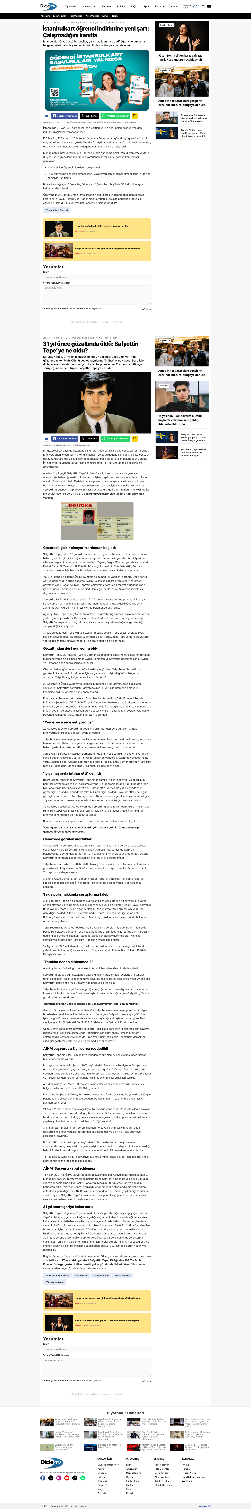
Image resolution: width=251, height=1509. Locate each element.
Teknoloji (102, 1480)
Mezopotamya (133, 1472)
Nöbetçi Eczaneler (164, 1485)
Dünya (129, 1476)
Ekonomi (102, 1485)
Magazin (102, 1489)
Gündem (58, 337)
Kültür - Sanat (133, 1480)
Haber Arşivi (189, 1472)
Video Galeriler (92, 16)
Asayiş (101, 1468)
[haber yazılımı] (204, 1506)
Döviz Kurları (161, 1472)
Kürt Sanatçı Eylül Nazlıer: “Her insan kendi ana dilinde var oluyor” (194, 452)
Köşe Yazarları (59, 16)
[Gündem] (182, 396)
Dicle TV (47, 22)
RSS (45, 1506)
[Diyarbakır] (182, 81)
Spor (128, 1464)
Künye (105, 16)
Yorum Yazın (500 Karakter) (56, 282)
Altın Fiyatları (162, 1476)
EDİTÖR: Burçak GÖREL (81, 445)
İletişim (115, 16)
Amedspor (131, 1468)
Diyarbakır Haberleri (108, 1464)
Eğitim (57, 22)
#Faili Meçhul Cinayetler (57, 1275)
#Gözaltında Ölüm (54, 1282)
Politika (101, 1476)
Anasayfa (45, 16)
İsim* (46, 271)
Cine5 (189, 1480)
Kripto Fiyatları (162, 1480)
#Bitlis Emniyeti (122, 1275)
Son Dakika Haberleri (194, 1476)
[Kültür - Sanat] (182, 36)
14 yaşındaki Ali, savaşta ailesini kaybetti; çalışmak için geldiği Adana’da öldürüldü (194, 118)
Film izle (102, 1493)
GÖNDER (146, 309)
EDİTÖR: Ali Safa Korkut (106, 122)
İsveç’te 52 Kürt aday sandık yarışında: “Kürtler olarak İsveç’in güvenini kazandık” (193, 133)
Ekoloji (129, 1493)
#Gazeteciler (81, 1275)
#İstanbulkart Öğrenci (56, 210)
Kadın (129, 1489)
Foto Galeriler (76, 16)
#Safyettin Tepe (101, 1275)
